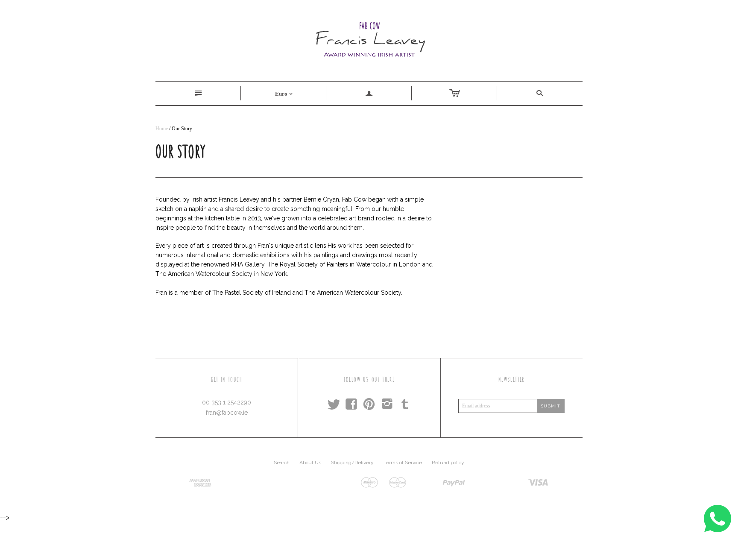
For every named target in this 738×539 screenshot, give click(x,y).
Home (161, 129)
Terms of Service (403, 463)
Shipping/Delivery (352, 463)
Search (282, 463)
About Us (310, 463)
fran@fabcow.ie (227, 412)
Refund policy (448, 463)
